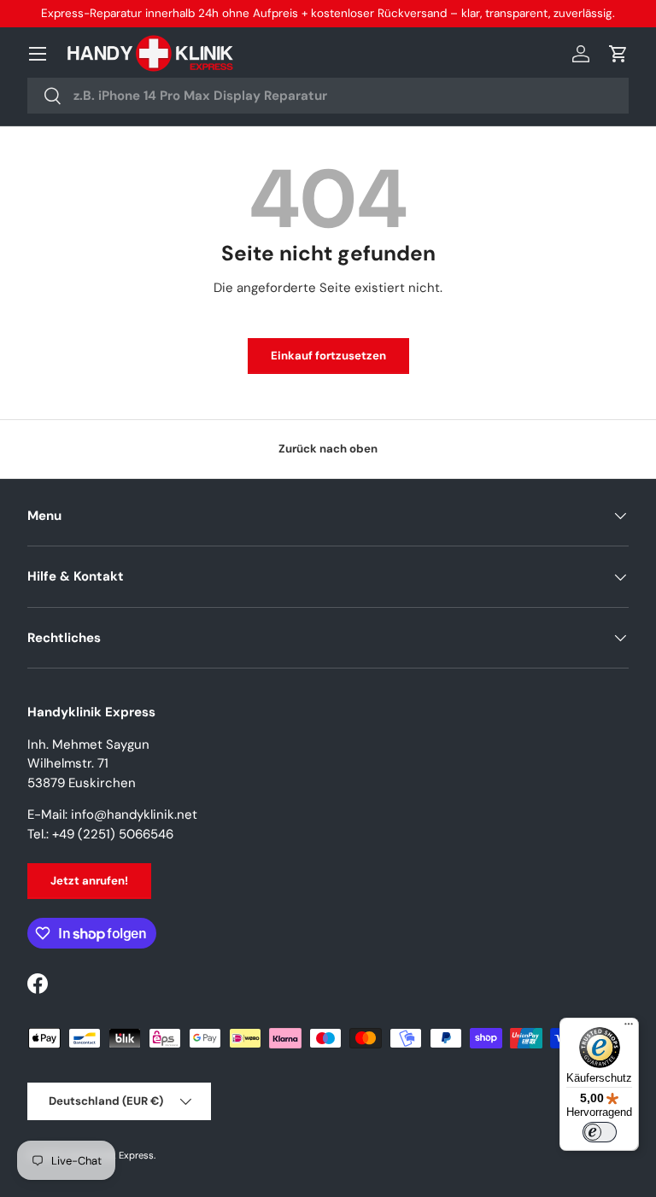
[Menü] (628, 1028)
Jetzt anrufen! (89, 880)
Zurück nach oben (328, 448)
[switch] (600, 1132)
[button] (618, 54)
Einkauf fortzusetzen (328, 355)
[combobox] (328, 96)
